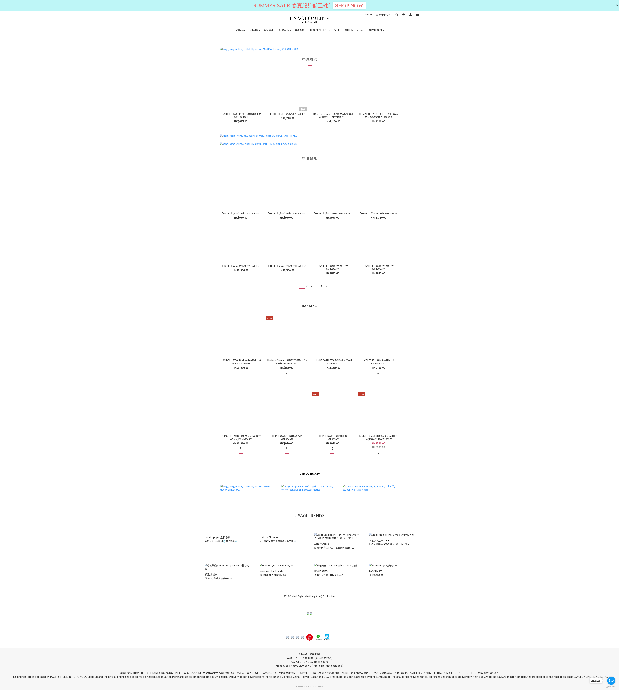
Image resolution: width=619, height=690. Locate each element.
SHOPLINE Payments (314, 686)
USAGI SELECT (319, 30)
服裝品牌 (284, 30)
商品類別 (269, 30)
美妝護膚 (300, 30)
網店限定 (255, 30)
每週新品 (240, 30)
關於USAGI (375, 30)
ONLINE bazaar (354, 30)
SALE (337, 30)
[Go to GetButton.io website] (611, 687)
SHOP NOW (349, 5)
